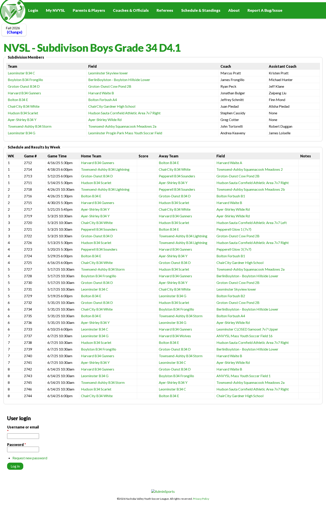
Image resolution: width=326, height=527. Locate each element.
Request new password (29, 458)
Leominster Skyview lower (108, 73)
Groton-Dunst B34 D (24, 86)
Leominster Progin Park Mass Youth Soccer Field (125, 133)
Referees (165, 10)
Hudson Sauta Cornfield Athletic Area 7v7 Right (124, 113)
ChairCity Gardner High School (111, 106)
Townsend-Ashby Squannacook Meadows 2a (122, 126)
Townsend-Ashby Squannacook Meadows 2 (249, 169)
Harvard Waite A (229, 162)
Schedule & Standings (200, 10)
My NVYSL (55, 10)
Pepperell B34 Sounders (177, 176)
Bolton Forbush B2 (230, 296)
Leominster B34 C (21, 73)
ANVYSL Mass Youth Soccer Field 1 (243, 376)
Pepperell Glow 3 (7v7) (233, 249)
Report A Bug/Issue (264, 10)
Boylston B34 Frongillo (25, 79)
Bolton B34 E (18, 99)
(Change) (14, 32)
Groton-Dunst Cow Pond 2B (109, 86)
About (234, 10)
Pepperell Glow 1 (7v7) (233, 229)
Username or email (23, 429)
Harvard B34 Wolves (175, 336)
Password (16, 444)
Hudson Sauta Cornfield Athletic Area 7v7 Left (251, 222)
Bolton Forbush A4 (102, 99)
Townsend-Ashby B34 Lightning (105, 169)
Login (33, 10)
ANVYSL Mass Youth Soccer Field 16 (244, 336)
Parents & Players (89, 10)
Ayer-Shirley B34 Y (22, 119)
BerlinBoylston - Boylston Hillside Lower (119, 79)
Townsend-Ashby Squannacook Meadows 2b (250, 189)
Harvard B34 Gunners (24, 93)
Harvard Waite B (101, 93)
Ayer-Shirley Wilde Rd (105, 119)
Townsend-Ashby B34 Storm (29, 126)
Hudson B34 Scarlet (23, 113)
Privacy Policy (201, 498)
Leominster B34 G (21, 133)
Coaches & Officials (131, 10)
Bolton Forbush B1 (230, 196)
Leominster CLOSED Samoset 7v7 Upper (247, 329)
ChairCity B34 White (23, 106)
